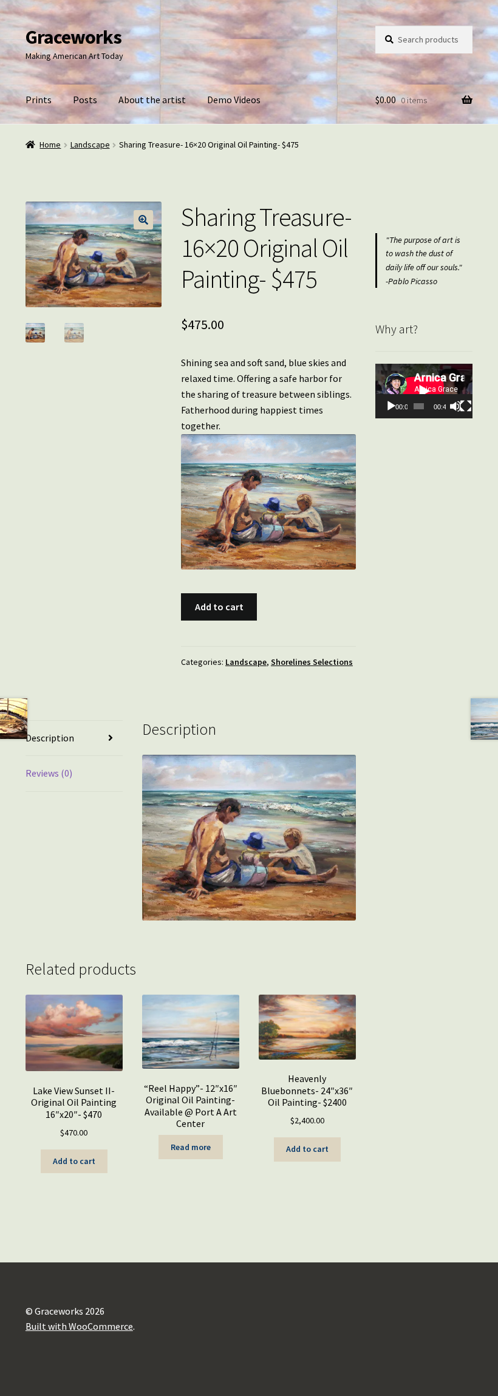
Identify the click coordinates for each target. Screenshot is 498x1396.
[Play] (391, 406)
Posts (85, 100)
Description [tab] (50, 738)
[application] (423, 391)
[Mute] (455, 406)
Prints (39, 100)
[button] (143, 220)
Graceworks (73, 37)
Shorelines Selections (312, 661)
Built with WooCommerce (79, 1326)
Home (50, 144)
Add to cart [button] (74, 1161)
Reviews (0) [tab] (49, 773)
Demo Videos (234, 100)
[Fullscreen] (466, 406)
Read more (191, 1147)
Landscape (90, 144)
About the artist (152, 100)
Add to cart (219, 607)
